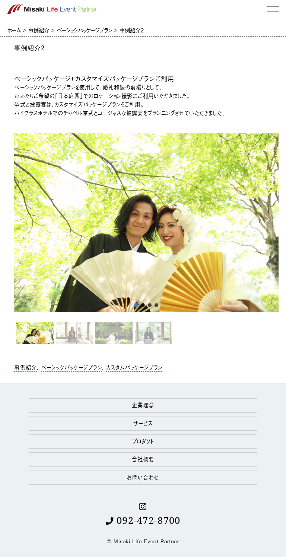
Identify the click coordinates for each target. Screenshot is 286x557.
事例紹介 (25, 367)
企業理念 (143, 405)
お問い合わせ (143, 477)
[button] (26, 219)
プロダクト (143, 441)
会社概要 (143, 459)
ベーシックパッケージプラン (71, 367)
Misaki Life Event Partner (146, 541)
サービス (143, 423)
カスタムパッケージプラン (134, 367)
